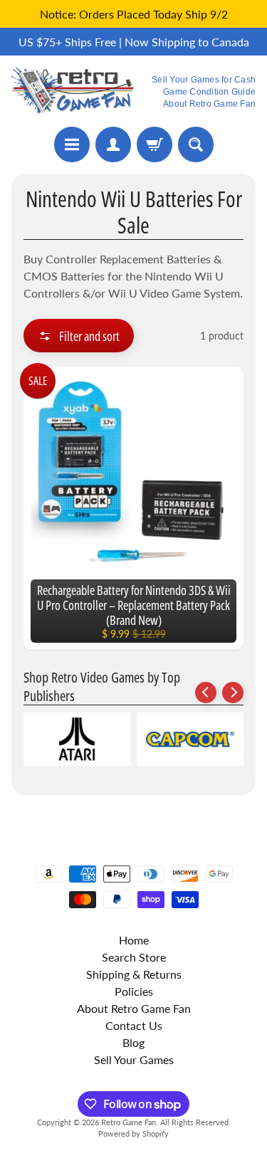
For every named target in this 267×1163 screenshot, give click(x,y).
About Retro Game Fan (209, 104)
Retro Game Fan (128, 1122)
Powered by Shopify (133, 1133)
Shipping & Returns (134, 974)
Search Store (134, 957)
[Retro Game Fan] (72, 91)
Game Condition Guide (209, 92)
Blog (133, 1042)
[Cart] (154, 144)
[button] (78, 335)
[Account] (113, 144)
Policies (134, 991)
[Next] (233, 692)
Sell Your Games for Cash (204, 79)
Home (134, 940)
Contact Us (133, 1025)
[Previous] (205, 692)
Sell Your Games (134, 1059)
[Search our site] (196, 144)
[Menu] (72, 144)
